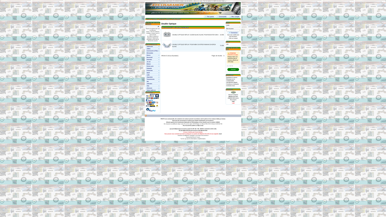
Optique (168, 19)
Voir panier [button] (210, 16)
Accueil (148, 19)
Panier (228, 41)
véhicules (149, 83)
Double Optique (176, 19)
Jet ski (148, 61)
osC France (197, 137)
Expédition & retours (231, 77)
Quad (148, 72)
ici (225, 1)
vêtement (149, 88)
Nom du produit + (167, 27)
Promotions (229, 89)
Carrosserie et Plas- (152, 51)
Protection (150, 70)
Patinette (149, 68)
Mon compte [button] (235, 16)
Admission (150, 46)
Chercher (233, 69)
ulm (148, 81)
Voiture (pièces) (151, 90)
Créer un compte (233, 38)
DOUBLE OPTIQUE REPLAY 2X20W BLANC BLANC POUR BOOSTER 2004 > (195, 35)
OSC (193, 137)
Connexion (234, 32)
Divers (148, 55)
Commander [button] (222, 16)
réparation (150, 77)
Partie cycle (150, 66)
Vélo (148, 86)
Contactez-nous (230, 85)
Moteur (149, 64)
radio (148, 75)
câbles (148, 48)
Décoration (150, 53)
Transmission (150, 79)
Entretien (149, 59)
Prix (175, 27)
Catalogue (155, 19)
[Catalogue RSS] (146, 116)
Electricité (162, 19)
